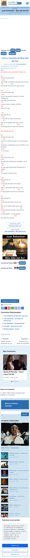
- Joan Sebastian (14, 7)
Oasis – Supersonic (15, 505)
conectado (18, 393)
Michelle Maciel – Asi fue (12, 329)
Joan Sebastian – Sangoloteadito (14, 323)
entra (19, 3)
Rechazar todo (15, 554)
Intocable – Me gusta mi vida (13, 326)
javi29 (12, 12)
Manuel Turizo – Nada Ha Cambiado (23, 341)
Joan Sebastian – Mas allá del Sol (15, 231)
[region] (15, 537)
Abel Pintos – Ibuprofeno (10, 448)
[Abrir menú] (27, 3)
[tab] (11, 381)
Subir (13, 50)
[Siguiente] (24, 367)
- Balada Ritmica (5, 7)
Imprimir (12, 53)
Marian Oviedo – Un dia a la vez (18, 479)
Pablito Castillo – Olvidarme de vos (6, 341)
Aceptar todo (15, 545)
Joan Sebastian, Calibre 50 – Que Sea (16, 316)
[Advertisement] (15, 34)
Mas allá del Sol (6, 334)
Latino (3, 53)
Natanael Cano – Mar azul (16, 462)
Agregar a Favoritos (10, 301)
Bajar (18, 50)
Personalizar (15, 550)
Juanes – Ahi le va (14, 513)
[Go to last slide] (5, 367)
